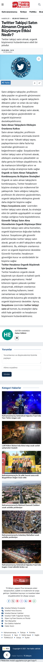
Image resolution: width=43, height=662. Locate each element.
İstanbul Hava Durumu (13, 611)
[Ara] (39, 4)
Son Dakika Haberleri (13, 623)
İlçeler (27, 638)
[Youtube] (30, 601)
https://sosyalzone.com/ (13, 205)
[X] (13, 601)
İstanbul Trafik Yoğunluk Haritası (17, 616)
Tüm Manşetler (10, 621)
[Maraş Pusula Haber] (20, 4)
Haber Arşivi (9, 626)
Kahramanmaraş (9, 12)
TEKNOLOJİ (8, 638)
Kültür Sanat (26, 635)
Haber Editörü (20, 333)
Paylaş (7, 83)
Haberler (5, 18)
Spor (16, 635)
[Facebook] (9, 601)
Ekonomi (7, 635)
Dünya (18, 638)
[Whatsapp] (34, 601)
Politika (32, 12)
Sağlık (37, 635)
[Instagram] (21, 601)
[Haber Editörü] (7, 334)
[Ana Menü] (2, 4)
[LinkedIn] (26, 601)
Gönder (7, 374)
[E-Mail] (17, 338)
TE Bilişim (27, 656)
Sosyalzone (7, 305)
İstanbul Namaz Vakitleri (14, 613)
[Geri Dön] (6, 655)
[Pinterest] (17, 601)
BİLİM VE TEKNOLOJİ (20, 18)
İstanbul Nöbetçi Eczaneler (15, 608)
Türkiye (23, 12)
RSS (7, 649)
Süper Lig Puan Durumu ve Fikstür (17, 618)
